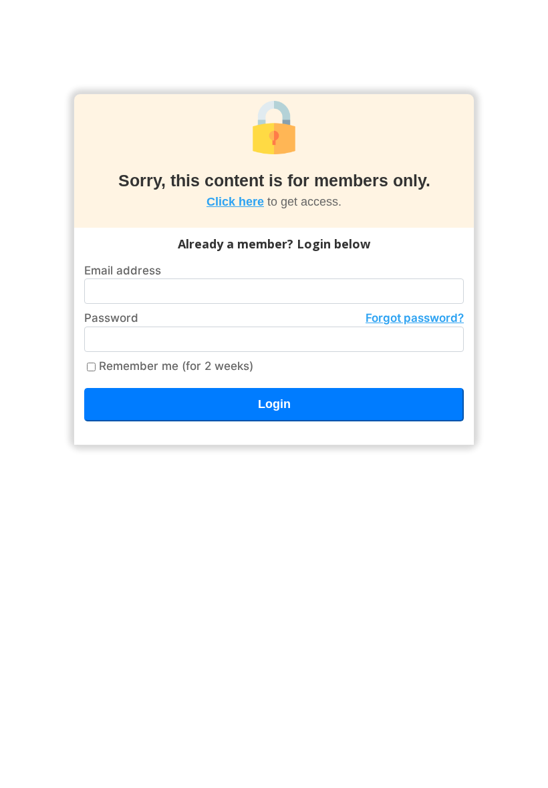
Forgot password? (415, 318)
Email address (122, 270)
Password (274, 318)
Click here (235, 201)
